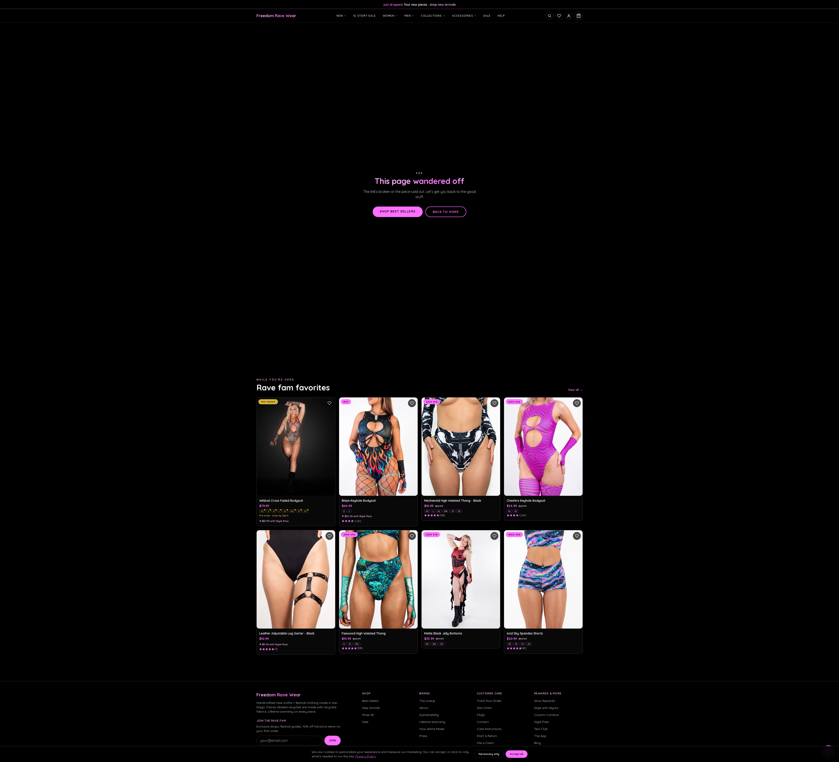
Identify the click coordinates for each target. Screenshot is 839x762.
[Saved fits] (559, 16)
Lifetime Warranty (432, 722)
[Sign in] (569, 16)
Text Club (541, 729)
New (339, 15)
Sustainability (429, 715)
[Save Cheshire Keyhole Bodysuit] (577, 403)
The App (540, 736)
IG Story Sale (364, 15)
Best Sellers (370, 701)
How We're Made (431, 729)
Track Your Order (489, 701)
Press (423, 736)
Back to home (446, 212)
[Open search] (549, 16)
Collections (431, 15)
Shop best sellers (398, 211)
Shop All (368, 715)
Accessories (462, 15)
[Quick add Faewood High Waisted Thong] (412, 623)
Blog (537, 743)
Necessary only (489, 754)
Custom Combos (546, 715)
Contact (483, 722)
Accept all (516, 754)
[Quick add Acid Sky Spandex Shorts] (577, 623)
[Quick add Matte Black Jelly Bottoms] (494, 623)
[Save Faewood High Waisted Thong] (412, 536)
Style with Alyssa (546, 708)
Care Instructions (489, 729)
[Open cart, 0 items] (578, 16)
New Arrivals (371, 708)
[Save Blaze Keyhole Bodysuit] (412, 403)
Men (407, 15)
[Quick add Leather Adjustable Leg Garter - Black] (329, 623)
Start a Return (487, 736)
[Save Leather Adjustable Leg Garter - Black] (329, 536)
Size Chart (484, 708)
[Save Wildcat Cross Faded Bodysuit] (329, 403)
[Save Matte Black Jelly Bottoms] (494, 536)
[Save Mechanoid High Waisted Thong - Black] (494, 403)
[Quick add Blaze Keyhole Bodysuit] (412, 490)
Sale (487, 15)
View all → (575, 390)
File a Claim (485, 743)
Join (332, 740)
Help (501, 15)
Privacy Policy (365, 756)
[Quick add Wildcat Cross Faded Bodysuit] (329, 490)
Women (388, 15)
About (423, 708)
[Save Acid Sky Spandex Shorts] (577, 536)
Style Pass (541, 722)
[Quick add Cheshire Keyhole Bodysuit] (577, 490)
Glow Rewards (544, 701)
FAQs (481, 715)
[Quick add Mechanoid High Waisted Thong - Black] (494, 490)
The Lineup (427, 701)
